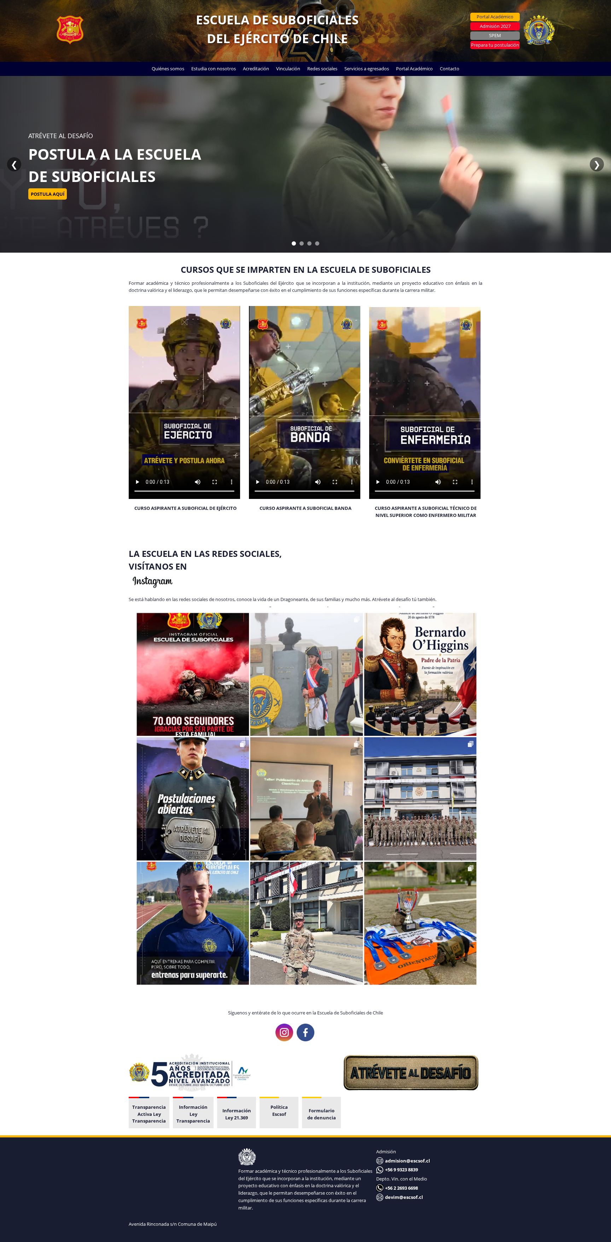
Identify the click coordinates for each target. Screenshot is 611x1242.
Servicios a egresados (366, 68)
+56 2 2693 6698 (401, 1188)
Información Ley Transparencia (193, 1114)
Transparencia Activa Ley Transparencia (149, 1114)
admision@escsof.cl (407, 1161)
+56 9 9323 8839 (401, 1169)
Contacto (449, 68)
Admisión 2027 (495, 26)
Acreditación (256, 68)
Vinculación (288, 68)
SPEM (495, 35)
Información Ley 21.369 (236, 1114)
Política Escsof (279, 1110)
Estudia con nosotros (213, 68)
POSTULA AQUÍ (47, 205)
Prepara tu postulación (495, 45)
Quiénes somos (168, 68)
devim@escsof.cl (404, 1197)
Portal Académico (495, 16)
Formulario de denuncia (321, 1114)
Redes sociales (322, 68)
